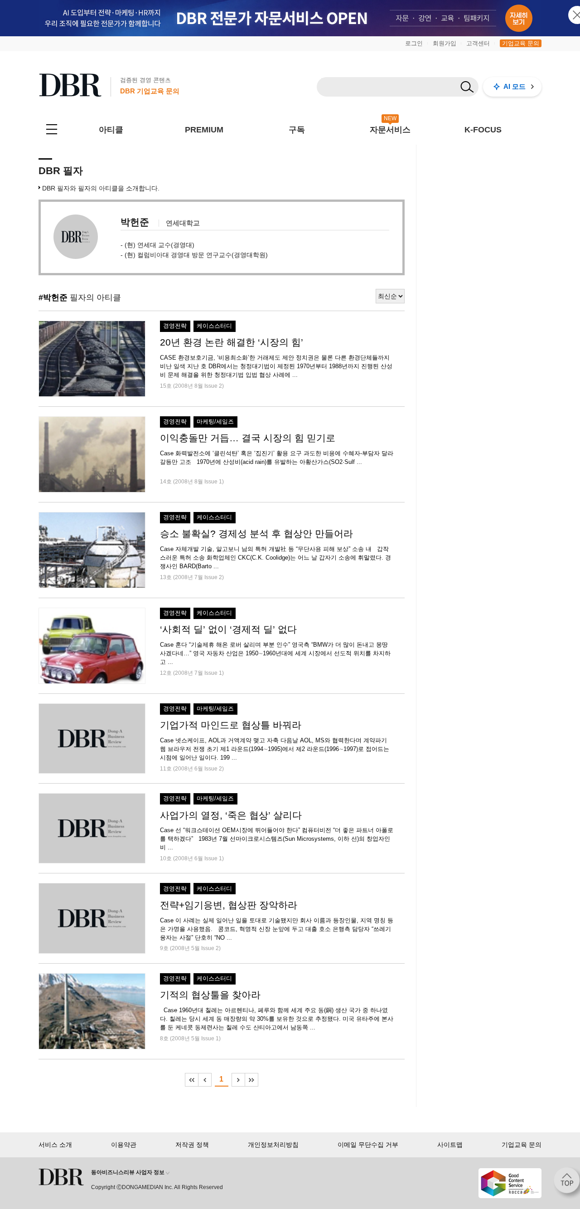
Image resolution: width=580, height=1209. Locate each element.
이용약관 (123, 1144)
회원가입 (444, 43)
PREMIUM (204, 129)
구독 (297, 129)
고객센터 (478, 43)
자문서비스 (390, 129)
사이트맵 (450, 1144)
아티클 (111, 129)
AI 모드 (514, 86)
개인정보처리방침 (273, 1144)
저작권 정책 (192, 1144)
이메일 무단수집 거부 (368, 1144)
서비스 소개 (55, 1144)
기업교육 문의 (520, 43)
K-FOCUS (483, 129)
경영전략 (175, 326)
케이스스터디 (214, 326)
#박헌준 (53, 297)
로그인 (414, 43)
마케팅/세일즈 (215, 422)
